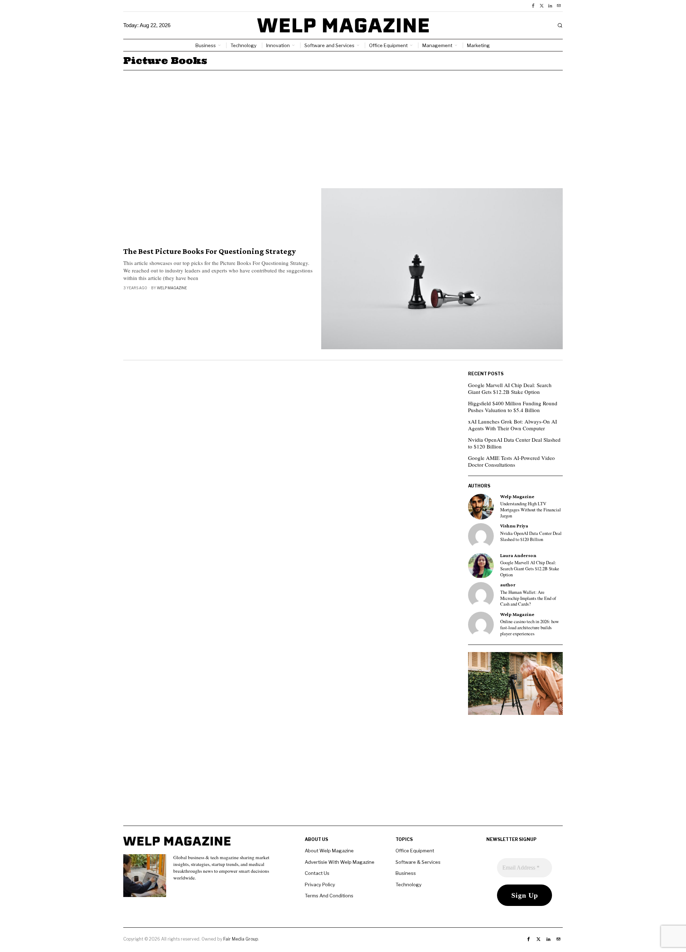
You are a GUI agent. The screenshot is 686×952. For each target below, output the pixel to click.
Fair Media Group (240, 939)
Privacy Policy (320, 884)
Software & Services (418, 862)
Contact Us (317, 873)
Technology (409, 884)
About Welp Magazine (329, 850)
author (508, 584)
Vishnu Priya (514, 525)
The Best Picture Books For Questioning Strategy (209, 251)
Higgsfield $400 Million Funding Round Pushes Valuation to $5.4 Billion (512, 407)
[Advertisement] (343, 124)
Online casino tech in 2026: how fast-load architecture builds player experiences (529, 627)
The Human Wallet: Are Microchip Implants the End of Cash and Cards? (528, 598)
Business (406, 873)
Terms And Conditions (329, 895)
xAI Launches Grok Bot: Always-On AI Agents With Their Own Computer (512, 425)
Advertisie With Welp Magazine (339, 862)
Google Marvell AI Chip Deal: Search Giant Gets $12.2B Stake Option (510, 388)
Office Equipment (415, 850)
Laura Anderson (518, 555)
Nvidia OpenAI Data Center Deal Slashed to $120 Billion (514, 443)
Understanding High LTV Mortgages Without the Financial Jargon (530, 509)
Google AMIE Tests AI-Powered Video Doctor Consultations (511, 461)
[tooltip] (533, 6)
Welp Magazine (172, 288)
